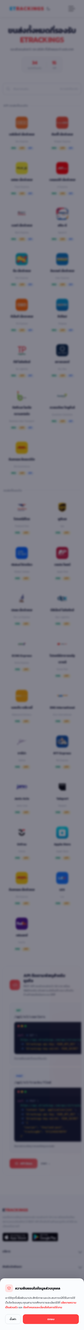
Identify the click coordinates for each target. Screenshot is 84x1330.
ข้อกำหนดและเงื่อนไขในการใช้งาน (42, 1307)
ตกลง (50, 1319)
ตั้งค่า (13, 1319)
